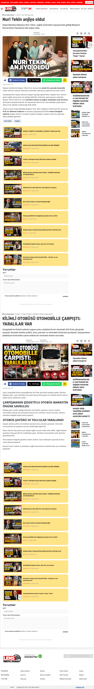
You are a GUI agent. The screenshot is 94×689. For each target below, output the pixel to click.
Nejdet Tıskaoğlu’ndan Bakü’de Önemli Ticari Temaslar (86, 133)
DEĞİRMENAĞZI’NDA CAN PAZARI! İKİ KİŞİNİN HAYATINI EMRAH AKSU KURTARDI (81, 101)
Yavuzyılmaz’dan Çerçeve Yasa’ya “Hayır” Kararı (80, 53)
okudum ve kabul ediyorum (21, 296)
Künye (81, 671)
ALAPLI (53, 2)
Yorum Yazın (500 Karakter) (11, 280)
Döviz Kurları (64, 671)
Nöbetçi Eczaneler (65, 679)
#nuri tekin (7, 121)
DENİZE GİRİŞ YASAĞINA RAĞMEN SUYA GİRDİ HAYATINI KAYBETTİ (86, 114)
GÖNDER (65, 296)
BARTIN (63, 2)
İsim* (4, 273)
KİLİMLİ (26, 2)
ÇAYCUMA (33, 2)
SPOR (58, 2)
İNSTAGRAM (5, 675)
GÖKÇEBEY (40, 2)
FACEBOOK (4, 671)
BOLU (68, 2)
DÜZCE (73, 2)
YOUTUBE (4, 679)
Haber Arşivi (83, 679)
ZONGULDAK (5, 2)
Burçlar (42, 671)
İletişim (81, 675)
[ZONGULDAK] (81, 42)
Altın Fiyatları (64, 675)
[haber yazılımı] (80, 687)
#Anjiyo (17, 121)
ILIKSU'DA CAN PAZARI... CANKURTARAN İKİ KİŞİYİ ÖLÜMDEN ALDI (86, 124)
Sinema (42, 679)
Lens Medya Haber (9, 15)
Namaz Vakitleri (45, 675)
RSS (13, 687)
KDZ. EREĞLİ (14, 2)
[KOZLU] (81, 66)
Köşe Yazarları (25, 671)
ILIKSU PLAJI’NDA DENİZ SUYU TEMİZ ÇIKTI (86, 444)
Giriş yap (23, 679)
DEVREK (47, 2)
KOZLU (21, 2)
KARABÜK (80, 2)
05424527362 (31, 657)
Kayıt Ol (23, 675)
